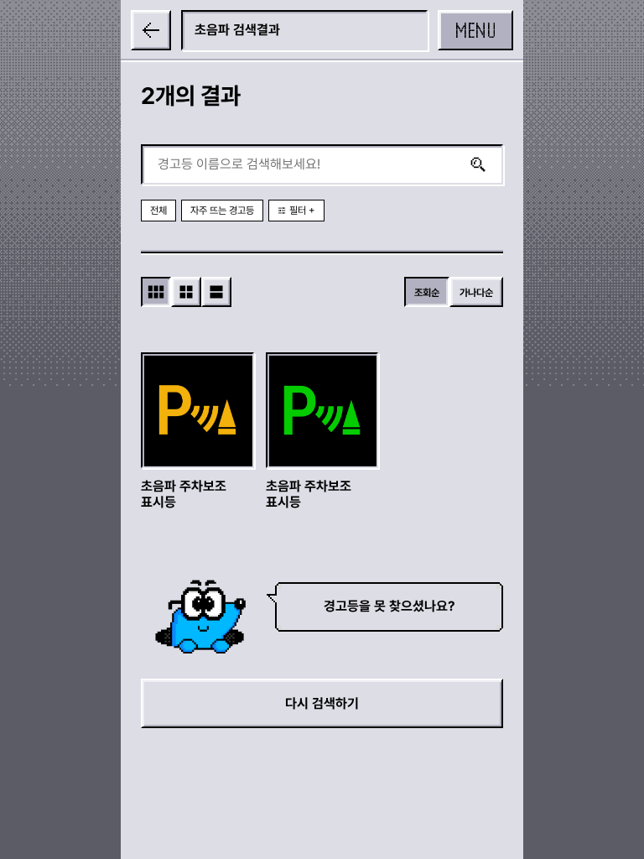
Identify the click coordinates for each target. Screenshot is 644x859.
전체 (158, 210)
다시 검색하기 (322, 703)
